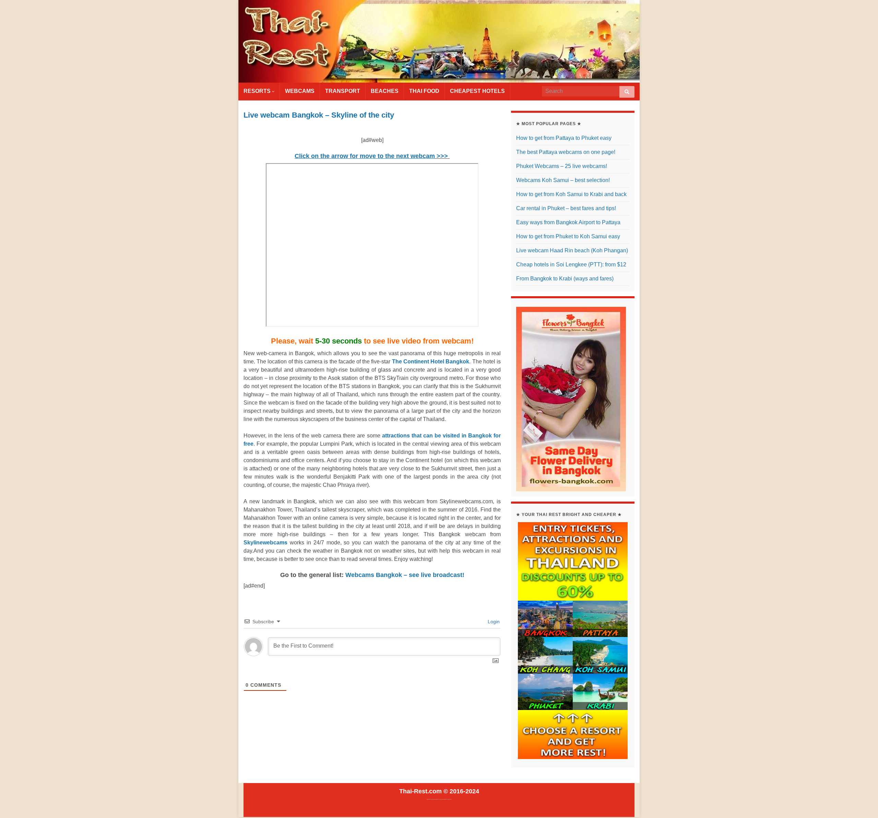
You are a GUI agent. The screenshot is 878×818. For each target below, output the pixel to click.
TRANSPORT (342, 91)
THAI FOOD (424, 91)
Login (493, 621)
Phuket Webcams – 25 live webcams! (561, 166)
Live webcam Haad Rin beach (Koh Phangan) (572, 250)
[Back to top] (862, 802)
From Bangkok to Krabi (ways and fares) (565, 278)
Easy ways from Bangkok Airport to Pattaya (568, 222)
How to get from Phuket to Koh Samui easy (568, 236)
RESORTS (258, 91)
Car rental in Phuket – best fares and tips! (566, 208)
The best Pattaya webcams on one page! (565, 152)
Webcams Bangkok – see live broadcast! (404, 575)
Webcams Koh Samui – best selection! (563, 180)
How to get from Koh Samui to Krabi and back (571, 194)
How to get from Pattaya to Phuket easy (564, 138)
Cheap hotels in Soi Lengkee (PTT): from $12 (571, 264)
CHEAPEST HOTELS (477, 91)
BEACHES (385, 91)
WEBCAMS (300, 91)
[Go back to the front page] (439, 41)
